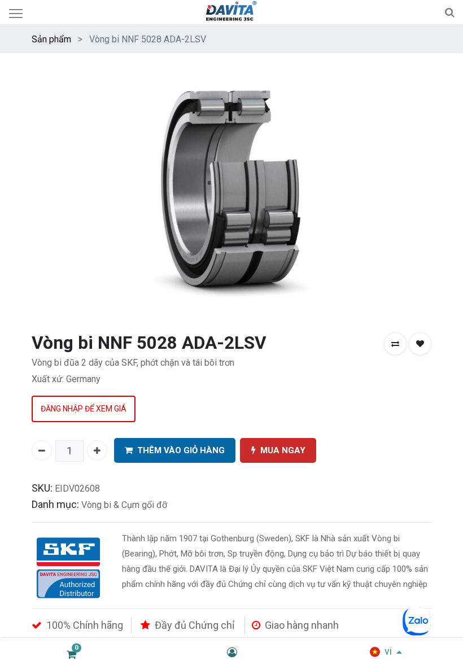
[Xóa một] (42, 450)
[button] (395, 343)
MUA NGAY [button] (282, 450)
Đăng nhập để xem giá (83, 408)
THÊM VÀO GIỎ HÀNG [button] (181, 450)
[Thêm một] (97, 450)
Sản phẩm (51, 39)
